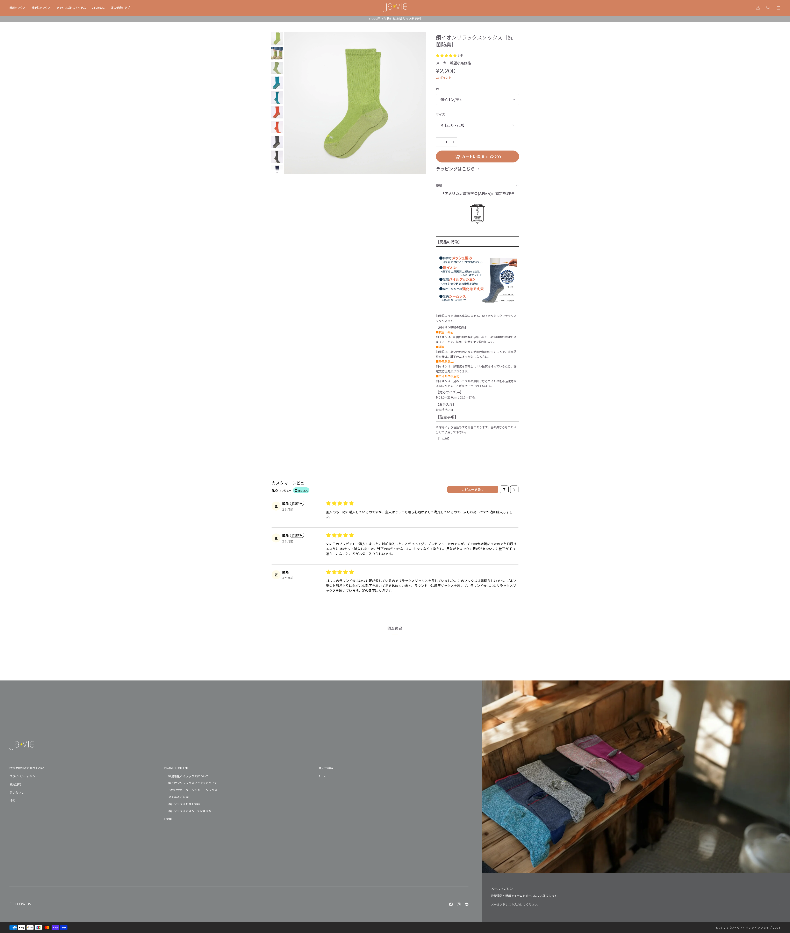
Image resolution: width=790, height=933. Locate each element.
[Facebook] (451, 904)
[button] (19, 7)
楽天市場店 (326, 768)
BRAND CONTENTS (177, 768)
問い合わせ (16, 792)
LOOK (168, 819)
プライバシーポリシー (23, 776)
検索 (12, 801)
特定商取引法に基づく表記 (26, 768)
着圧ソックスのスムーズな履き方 (189, 811)
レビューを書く (472, 489)
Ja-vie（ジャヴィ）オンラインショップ (745, 927)
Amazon (324, 776)
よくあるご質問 (178, 797)
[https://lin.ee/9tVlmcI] (466, 904)
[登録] (777, 904)
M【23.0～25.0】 (453, 124)
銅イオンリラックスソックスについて (192, 783)
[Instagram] (459, 904)
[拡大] (355, 103)
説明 (439, 185)
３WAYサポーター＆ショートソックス (192, 790)
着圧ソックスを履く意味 (184, 804)
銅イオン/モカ (451, 99)
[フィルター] (504, 489)
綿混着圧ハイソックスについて (188, 776)
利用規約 (15, 784)
